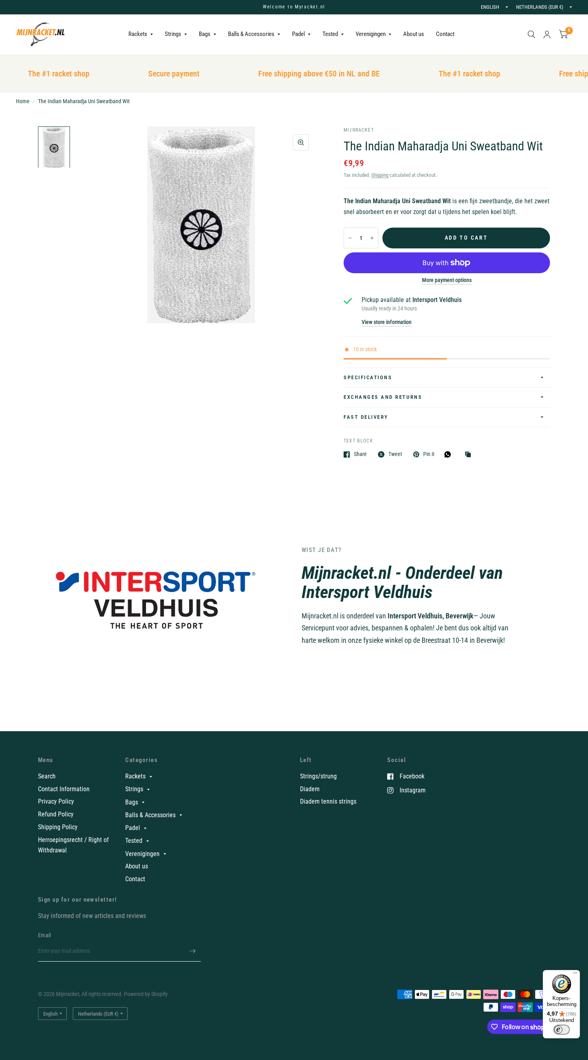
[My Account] (547, 34)
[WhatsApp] (449, 454)
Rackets (137, 34)
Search (47, 776)
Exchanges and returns (383, 397)
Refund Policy (56, 814)
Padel (298, 34)
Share (360, 454)
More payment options (447, 280)
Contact (445, 34)
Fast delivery (366, 417)
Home (23, 101)
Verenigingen (371, 34)
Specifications (368, 377)
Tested (330, 34)
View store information (387, 322)
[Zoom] (301, 142)
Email (44, 935)
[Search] (531, 34)
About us (413, 34)
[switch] (562, 1029)
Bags (204, 34)
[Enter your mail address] (193, 951)
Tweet (395, 454)
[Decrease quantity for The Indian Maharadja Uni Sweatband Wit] (350, 238)
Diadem (310, 789)
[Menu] (575, 975)
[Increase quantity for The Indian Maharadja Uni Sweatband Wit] (372, 238)
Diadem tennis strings (328, 801)
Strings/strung (318, 776)
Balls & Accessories (251, 34)
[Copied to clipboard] (470, 455)
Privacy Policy (56, 801)
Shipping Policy (58, 827)
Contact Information (64, 789)
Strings (173, 34)
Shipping (379, 175)
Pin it (428, 454)
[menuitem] (140, 34)
